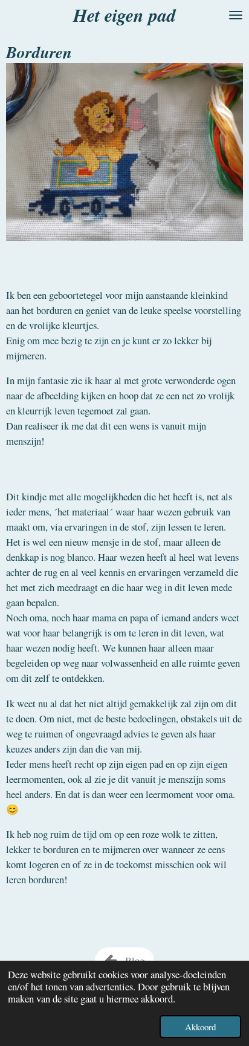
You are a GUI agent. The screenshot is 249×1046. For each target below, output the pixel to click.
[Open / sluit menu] (235, 15)
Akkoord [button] (200, 1027)
